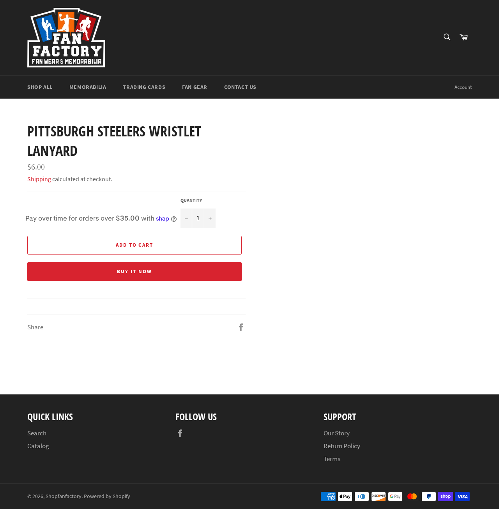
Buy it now (134, 271)
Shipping (39, 179)
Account (463, 87)
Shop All (40, 86)
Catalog (38, 446)
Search (36, 433)
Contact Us (240, 86)
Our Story (337, 433)
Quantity (191, 200)
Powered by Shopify (107, 496)
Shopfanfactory (63, 496)
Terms (332, 458)
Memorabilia (87, 86)
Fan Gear (194, 86)
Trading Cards (144, 86)
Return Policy (342, 446)
